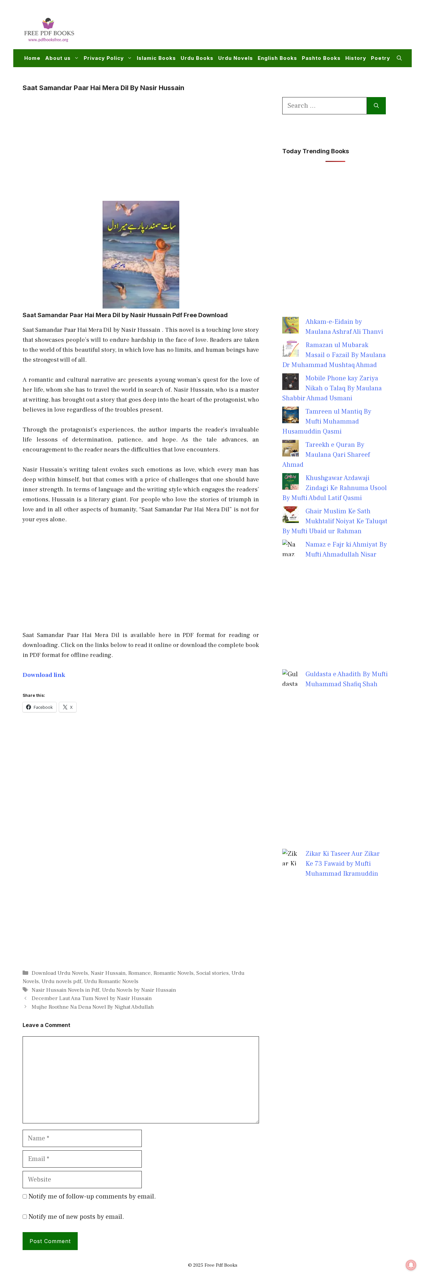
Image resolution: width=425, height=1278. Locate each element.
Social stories (212, 973)
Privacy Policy (104, 58)
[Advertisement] (281, 29)
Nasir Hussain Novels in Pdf (65, 990)
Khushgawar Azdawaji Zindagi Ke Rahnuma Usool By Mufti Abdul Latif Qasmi (334, 488)
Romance (139, 973)
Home (32, 58)
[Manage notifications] (411, 1265)
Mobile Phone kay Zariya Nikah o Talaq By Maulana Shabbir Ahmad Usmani (332, 388)
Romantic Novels (173, 973)
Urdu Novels (235, 58)
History (355, 58)
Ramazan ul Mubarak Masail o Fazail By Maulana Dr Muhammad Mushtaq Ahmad (334, 355)
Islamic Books (156, 58)
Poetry (380, 58)
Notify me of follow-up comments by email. (92, 1196)
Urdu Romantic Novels (111, 981)
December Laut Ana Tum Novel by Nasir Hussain (92, 998)
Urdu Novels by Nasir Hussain (139, 990)
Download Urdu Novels (60, 973)
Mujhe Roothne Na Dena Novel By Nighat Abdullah (93, 1007)
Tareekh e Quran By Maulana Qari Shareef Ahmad (326, 455)
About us (58, 58)
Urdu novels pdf (61, 981)
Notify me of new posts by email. (76, 1217)
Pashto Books (321, 58)
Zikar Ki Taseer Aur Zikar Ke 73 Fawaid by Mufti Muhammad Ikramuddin (342, 863)
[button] (399, 58)
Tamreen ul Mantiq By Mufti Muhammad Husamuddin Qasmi (326, 421)
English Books (277, 58)
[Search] (376, 105)
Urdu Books (197, 58)
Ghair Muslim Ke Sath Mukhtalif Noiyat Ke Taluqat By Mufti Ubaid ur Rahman (334, 521)
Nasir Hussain (108, 973)
